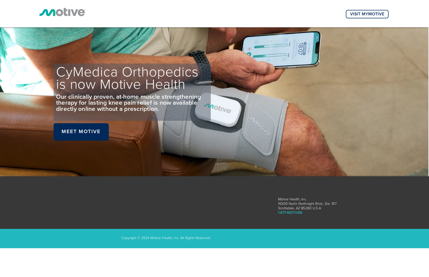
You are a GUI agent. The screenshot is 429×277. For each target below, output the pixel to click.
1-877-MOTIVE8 (290, 213)
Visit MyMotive (367, 14)
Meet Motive (81, 131)
